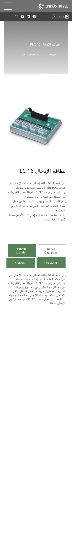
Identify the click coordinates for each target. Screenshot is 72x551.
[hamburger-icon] (8, 6)
